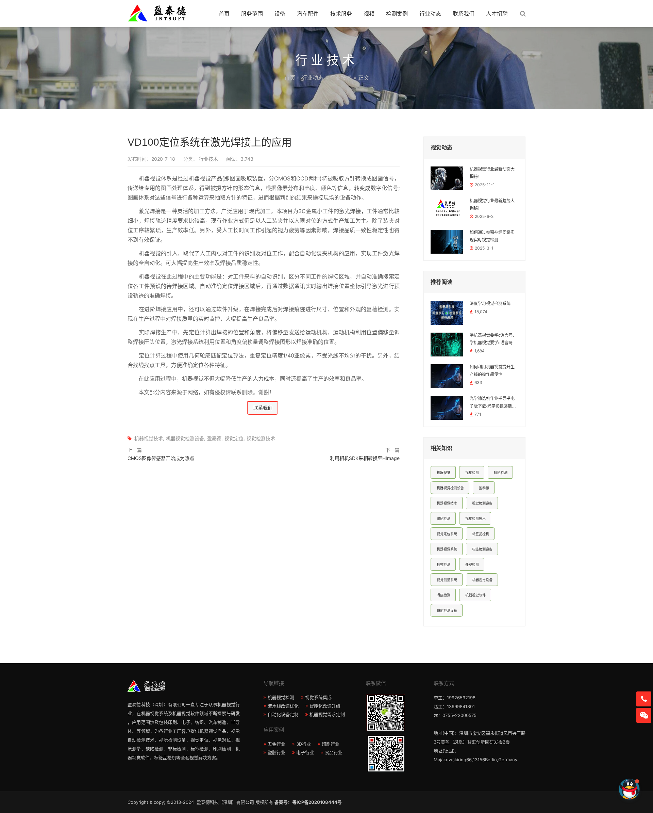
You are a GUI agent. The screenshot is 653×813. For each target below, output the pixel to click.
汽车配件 (308, 13)
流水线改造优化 (283, 705)
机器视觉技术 (148, 438)
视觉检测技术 (261, 438)
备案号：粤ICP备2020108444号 (308, 802)
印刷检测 (443, 518)
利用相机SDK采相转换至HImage (365, 458)
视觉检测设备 (482, 503)
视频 (369, 13)
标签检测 (443, 564)
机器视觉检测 (281, 697)
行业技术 (341, 77)
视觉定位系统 (447, 534)
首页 (224, 13)
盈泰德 (214, 438)
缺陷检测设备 (447, 610)
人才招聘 (497, 13)
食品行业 (333, 752)
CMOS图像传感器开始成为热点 (161, 458)
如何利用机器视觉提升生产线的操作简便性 (492, 371)
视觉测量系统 (447, 580)
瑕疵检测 (443, 595)
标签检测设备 (482, 549)
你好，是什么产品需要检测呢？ (585, 789)
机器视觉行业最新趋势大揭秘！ (492, 204)
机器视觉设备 (482, 580)
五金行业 (276, 744)
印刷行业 (330, 744)
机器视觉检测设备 (185, 438)
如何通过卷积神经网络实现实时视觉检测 (492, 236)
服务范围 (252, 13)
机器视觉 (443, 473)
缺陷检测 (500, 473)
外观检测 (472, 564)
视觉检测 (472, 473)
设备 (279, 13)
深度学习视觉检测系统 (490, 303)
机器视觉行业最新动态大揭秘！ (492, 173)
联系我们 (463, 13)
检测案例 (397, 13)
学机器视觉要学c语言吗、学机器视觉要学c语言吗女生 (493, 340)
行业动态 (430, 13)
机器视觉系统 (447, 549)
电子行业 (305, 752)
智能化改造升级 (324, 705)
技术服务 (341, 13)
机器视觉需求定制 (327, 714)
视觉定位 (234, 438)
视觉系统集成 (318, 697)
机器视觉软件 (475, 595)
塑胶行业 (276, 752)
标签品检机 (480, 534)
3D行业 (303, 744)
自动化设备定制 (283, 714)
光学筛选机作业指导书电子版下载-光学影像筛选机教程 (493, 403)
